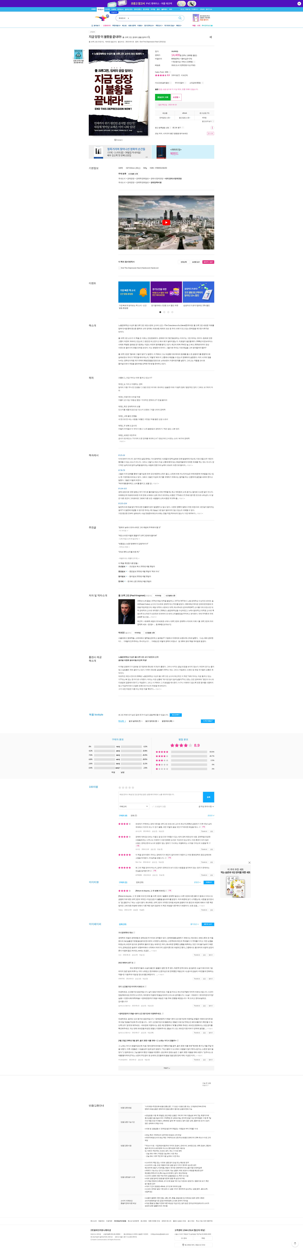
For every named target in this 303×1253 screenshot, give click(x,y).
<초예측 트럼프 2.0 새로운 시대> (156, 621)
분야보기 (97, 25)
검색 (180, 18)
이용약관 (109, 1221)
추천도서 (159, 25)
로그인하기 (176, 715)
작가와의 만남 (169, 25)
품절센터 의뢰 (162, 97)
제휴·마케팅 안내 (154, 1221)
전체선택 (184, 262)
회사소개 (94, 1221)
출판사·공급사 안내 (179, 1221)
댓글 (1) (141, 955)
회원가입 (187, 9)
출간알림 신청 (184, 118)
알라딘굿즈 (128, 9)
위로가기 (295, 1244)
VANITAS (121, 979)
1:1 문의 (184, 1238)
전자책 (107, 9)
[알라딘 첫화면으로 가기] (103, 18)
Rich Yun (138, 862)
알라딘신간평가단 (124, 1006)
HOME (93, 9)
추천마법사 (116, 25)
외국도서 (120, 9)
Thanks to (204, 831)
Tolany (120, 910)
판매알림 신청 (164, 118)
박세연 (107, 42)
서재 (198, 25)
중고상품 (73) (204, 113)
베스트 (124, 25)
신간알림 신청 (133, 174)
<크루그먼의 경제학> (177, 621)
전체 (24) (139, 882)
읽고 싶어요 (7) (135, 721)
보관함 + (176, 97)
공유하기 (210, 37)
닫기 (299, 3)
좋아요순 (193, 924)
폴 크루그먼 (93, 42)
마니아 (121, 721)
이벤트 (139, 25)
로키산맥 (139, 831)
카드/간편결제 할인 (162, 83)
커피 (170, 9)
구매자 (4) (123, 816)
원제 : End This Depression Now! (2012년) (150, 42)
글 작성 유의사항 (205, 806)
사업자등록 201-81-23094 (111, 1234)
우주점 (153, 9)
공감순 (196, 882)
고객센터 (202, 9)
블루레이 (164, 9)
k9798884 (139, 875)
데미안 (138, 849)
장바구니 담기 (208, 262)
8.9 (168, 75)
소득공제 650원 (195, 83)
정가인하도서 (148, 25)
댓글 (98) (151, 1033)
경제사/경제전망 (157, 178)
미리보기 (120, 140)
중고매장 (146, 9)
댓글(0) (141, 910)
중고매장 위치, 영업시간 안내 (195, 1245)
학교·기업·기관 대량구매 (204, 1221)
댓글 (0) (161, 831)
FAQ (203, 1238)
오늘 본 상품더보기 (206, 1084)
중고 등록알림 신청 (162, 128)
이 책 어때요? (208, 721)
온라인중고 (138, 9)
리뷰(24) (184, 75)
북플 (194, 25)
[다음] (140, 92)
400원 (204, 118)
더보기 (122, 441)
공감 (211, 831)
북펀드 (178, 25)
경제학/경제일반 (142, 178)
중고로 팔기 (176, 127)
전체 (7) (134, 816)
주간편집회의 (122, 1060)
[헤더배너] (202, 18)
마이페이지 (194, 9)
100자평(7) (175, 75)
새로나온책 (132, 25)
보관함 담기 (196, 262)
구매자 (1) (123, 882)
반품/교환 (182, 1106)
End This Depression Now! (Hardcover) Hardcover (140, 268)
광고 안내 (191, 1221)
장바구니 (209, 9)
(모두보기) (167, 624)
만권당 (113, 9)
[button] (160, 312)
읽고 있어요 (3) (151, 721)
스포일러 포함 (160, 806)
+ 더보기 (201, 906)
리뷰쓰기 (209, 882)
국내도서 (100, 9)
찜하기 (211, 955)
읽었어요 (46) (167, 721)
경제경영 (130, 178)
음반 (158, 9)
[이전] (96, 92)
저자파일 (158, 595)
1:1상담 (175, 1106)
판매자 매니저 (166, 1221)
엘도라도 (121, 42)
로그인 (182, 9)
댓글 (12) (151, 1006)
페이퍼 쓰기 (208, 924)
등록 (208, 797)
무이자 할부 (179, 83)
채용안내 (101, 1221)
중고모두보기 (207, 121)
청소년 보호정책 (133, 1221)
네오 (119, 955)
